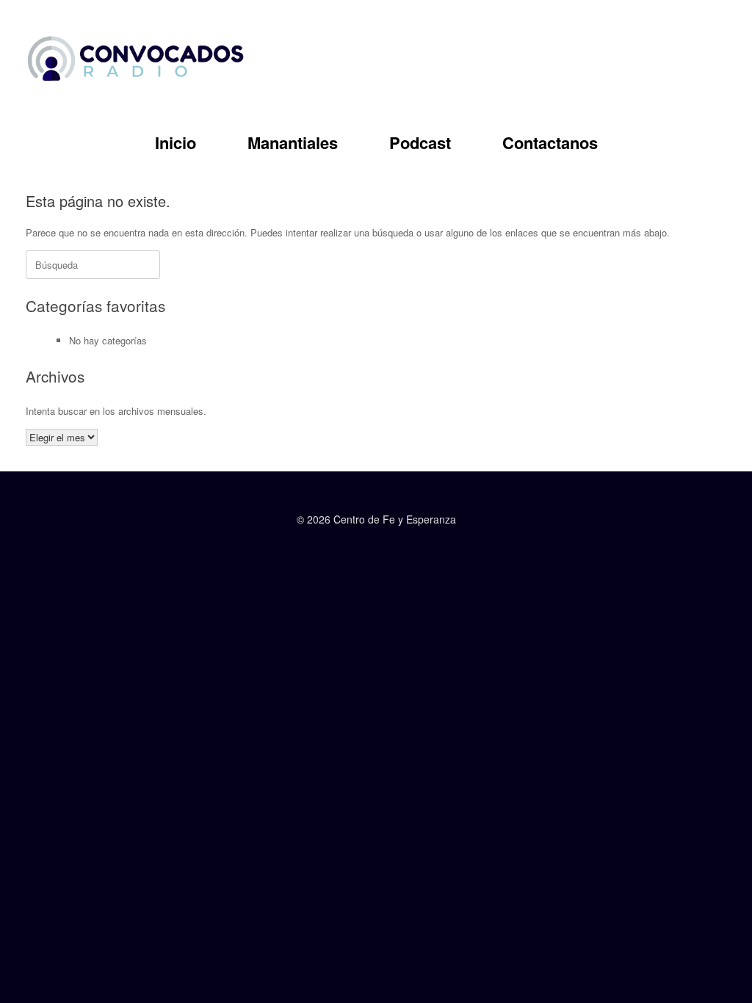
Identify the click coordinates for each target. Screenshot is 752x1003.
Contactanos (550, 142)
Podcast (420, 142)
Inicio (175, 142)
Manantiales (292, 142)
